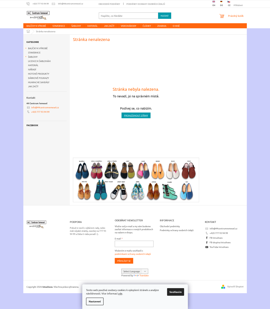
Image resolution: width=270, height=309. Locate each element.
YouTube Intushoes (219, 246)
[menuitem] (36, 25)
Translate (144, 275)
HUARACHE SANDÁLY (38, 82)
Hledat (165, 15)
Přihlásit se (124, 260)
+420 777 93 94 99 (40, 111)
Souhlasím (175, 292)
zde (120, 293)
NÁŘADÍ (32, 69)
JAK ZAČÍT (33, 86)
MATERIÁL (33, 65)
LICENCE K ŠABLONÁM (39, 61)
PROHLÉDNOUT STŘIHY (136, 115)
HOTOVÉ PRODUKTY (38, 73)
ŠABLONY (33, 56)
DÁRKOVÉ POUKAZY (38, 77)
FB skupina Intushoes (220, 242)
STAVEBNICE (34, 52)
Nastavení (95, 301)
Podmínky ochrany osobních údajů (145, 4)
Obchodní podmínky (109, 4)
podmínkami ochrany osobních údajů (133, 253)
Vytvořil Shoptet (235, 286)
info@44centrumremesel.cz (45, 107)
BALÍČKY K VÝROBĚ (38, 48)
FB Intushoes (216, 237)
